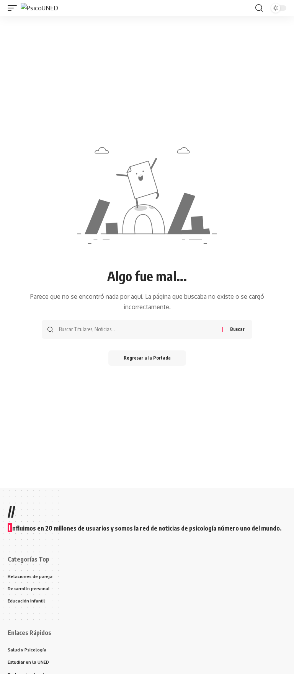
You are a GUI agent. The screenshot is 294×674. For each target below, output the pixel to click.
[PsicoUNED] (39, 8)
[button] (14, 8)
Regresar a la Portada (147, 358)
